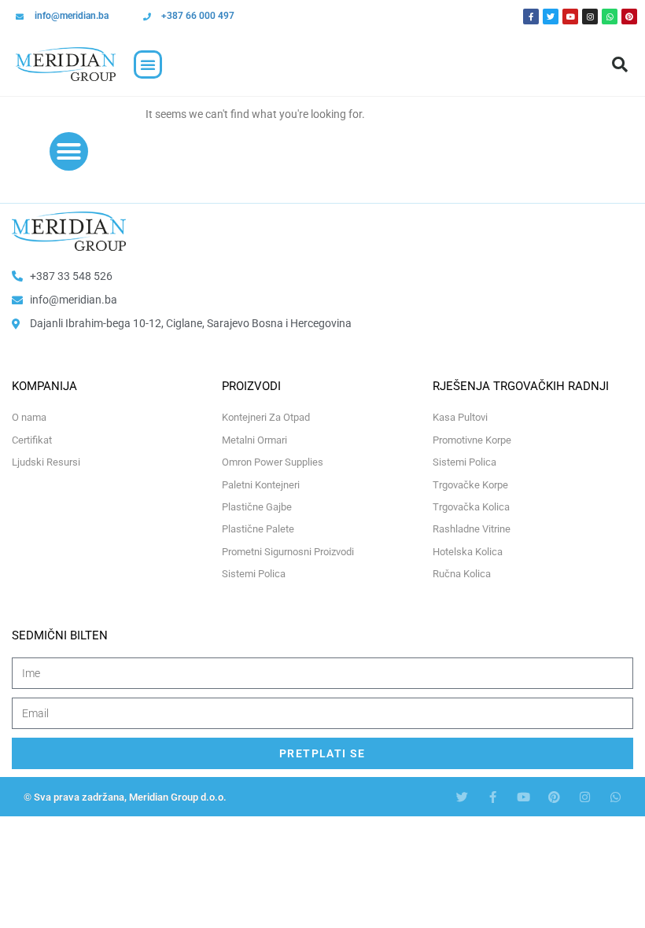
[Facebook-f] (493, 797)
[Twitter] (550, 16)
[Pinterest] (629, 16)
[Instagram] (590, 16)
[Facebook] (531, 16)
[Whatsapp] (609, 16)
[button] (148, 64)
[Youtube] (570, 16)
